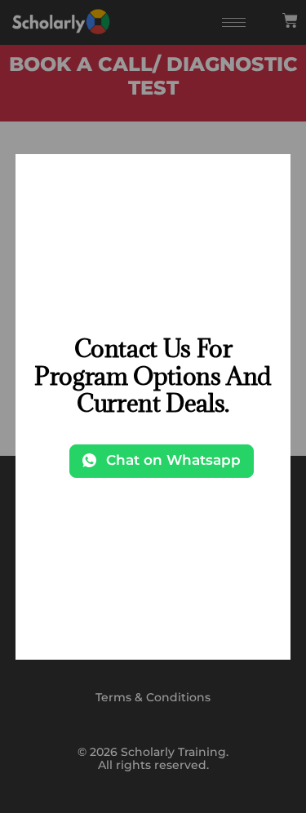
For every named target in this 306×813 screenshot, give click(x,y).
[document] (153, 406)
